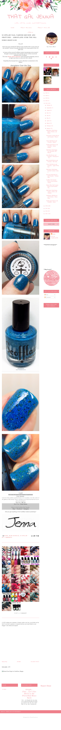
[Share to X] (34, 536)
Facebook (19, 509)
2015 (46, 103)
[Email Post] (3, 535)
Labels (30, 32)
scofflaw (23, 535)
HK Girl (23, 502)
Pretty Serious (23, 504)
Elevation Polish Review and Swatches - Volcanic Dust (52, 176)
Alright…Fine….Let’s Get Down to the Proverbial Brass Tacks (29, 693)
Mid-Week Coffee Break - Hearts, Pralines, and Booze (52, 132)
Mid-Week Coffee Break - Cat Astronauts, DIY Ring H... (52, 151)
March (48, 123)
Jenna (53, 234)
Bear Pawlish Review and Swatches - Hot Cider (52, 161)
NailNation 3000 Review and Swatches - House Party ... (52, 197)
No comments (7, 537)
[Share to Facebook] (36, 536)
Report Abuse (46, 686)
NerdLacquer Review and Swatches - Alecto (52, 201)
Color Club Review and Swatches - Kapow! (51, 141)
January (48, 128)
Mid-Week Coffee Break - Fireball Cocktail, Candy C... (52, 171)
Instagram (26, 509)
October (49, 105)
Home (12, 28)
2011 (46, 213)
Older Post (35, 661)
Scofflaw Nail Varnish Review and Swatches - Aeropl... (52, 181)
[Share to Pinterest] (38, 536)
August (48, 110)
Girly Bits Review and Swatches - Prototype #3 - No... (52, 156)
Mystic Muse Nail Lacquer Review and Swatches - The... (52, 186)
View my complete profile (54, 237)
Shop (14, 509)
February (49, 126)
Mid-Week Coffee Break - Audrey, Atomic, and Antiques (52, 192)
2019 (46, 98)
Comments (48, 297)
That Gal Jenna (30, 17)
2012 (46, 211)
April (48, 120)
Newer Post (4, 661)
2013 (46, 208)
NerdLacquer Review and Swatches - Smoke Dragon (52, 146)
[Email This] (32, 536)
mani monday (14, 535)
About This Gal (44, 28)
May (48, 118)
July (48, 113)
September (49, 108)
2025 (46, 93)
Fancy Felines (26, 28)
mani (6, 535)
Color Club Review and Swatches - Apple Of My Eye (52, 165)
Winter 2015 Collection (14, 56)
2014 (46, 206)
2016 (46, 100)
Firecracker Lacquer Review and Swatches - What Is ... (52, 137)
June (48, 115)
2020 (46, 95)
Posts (47, 294)
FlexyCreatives (34, 717)
